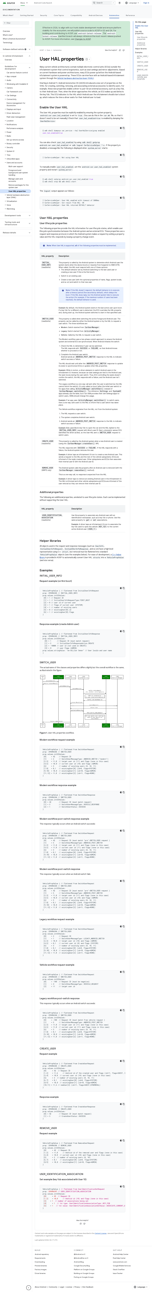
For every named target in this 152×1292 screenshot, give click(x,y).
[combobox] (104, 3)
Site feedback (87, 1287)
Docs (23, 3)
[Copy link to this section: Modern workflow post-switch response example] (91, 819)
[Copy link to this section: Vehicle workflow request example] (76, 965)
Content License (101, 1233)
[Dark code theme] (120, 128)
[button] (14, 49)
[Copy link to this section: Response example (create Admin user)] (81, 624)
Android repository (42, 1254)
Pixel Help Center (119, 1258)
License (69, 1287)
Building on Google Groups (84, 1273)
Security (43, 15)
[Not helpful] (123, 50)
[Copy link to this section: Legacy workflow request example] (76, 919)
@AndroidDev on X (81, 1258)
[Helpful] (120, 50)
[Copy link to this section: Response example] (61, 1097)
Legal (62, 1287)
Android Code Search (43, 3)
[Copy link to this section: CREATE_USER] (58, 1048)
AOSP (42, 50)
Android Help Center (120, 1254)
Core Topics (59, 15)
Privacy (77, 1287)
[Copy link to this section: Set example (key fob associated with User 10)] (88, 1179)
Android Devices (96, 15)
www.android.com (120, 1262)
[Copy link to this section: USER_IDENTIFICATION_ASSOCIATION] (85, 1174)
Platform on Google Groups (84, 1269)
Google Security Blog (82, 1266)
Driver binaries (40, 1273)
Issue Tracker (118, 1273)
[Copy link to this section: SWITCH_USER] (58, 662)
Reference (130, 15)
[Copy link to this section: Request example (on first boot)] (74, 581)
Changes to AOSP (83, 39)
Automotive (114, 15)
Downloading (40, 1262)
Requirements (40, 1258)
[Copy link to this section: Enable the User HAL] (70, 107)
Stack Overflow (119, 1269)
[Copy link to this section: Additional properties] (65, 492)
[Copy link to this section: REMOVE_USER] (59, 1128)
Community (53, 1287)
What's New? (8, 15)
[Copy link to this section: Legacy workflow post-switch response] (82, 998)
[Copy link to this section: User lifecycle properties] (69, 223)
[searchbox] (16, 23)
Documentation (11, 10)
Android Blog (79, 1262)
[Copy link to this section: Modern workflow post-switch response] (82, 869)
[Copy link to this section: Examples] (55, 570)
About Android (40, 1287)
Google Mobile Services (122, 1266)
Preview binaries (41, 1266)
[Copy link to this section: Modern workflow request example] (77, 740)
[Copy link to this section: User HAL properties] (70, 218)
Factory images (40, 1269)
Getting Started (26, 15)
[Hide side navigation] (28, 1287)
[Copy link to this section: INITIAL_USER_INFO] (64, 576)
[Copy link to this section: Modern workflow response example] (78, 785)
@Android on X (79, 1254)
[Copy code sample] (123, 128)
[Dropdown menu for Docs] (28, 3)
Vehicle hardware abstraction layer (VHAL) (75, 78)
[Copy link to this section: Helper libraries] (63, 541)
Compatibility (76, 15)
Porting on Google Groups (83, 1277)
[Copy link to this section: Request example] (59, 1054)
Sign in (146, 3)
